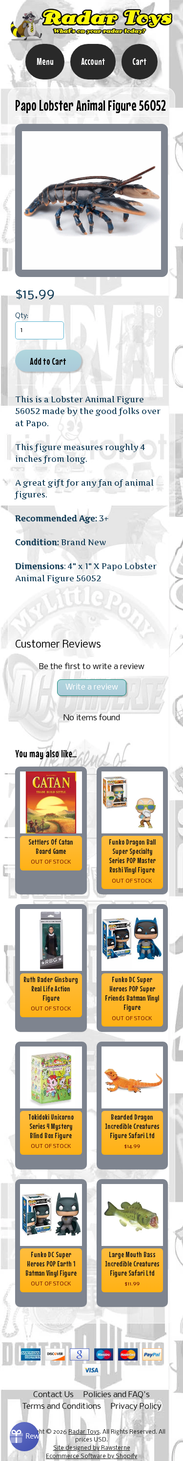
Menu (45, 61)
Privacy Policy (136, 1406)
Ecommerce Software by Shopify (91, 1457)
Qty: (21, 316)
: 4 (54, 566)
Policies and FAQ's (116, 1395)
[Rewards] (24, 1436)
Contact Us (53, 1395)
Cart (139, 61)
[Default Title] (91, 200)
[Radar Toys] (91, 37)
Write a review (91, 687)
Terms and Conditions (61, 1406)
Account (93, 61)
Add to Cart (48, 361)
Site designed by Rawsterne (91, 1448)
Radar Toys (84, 1432)
